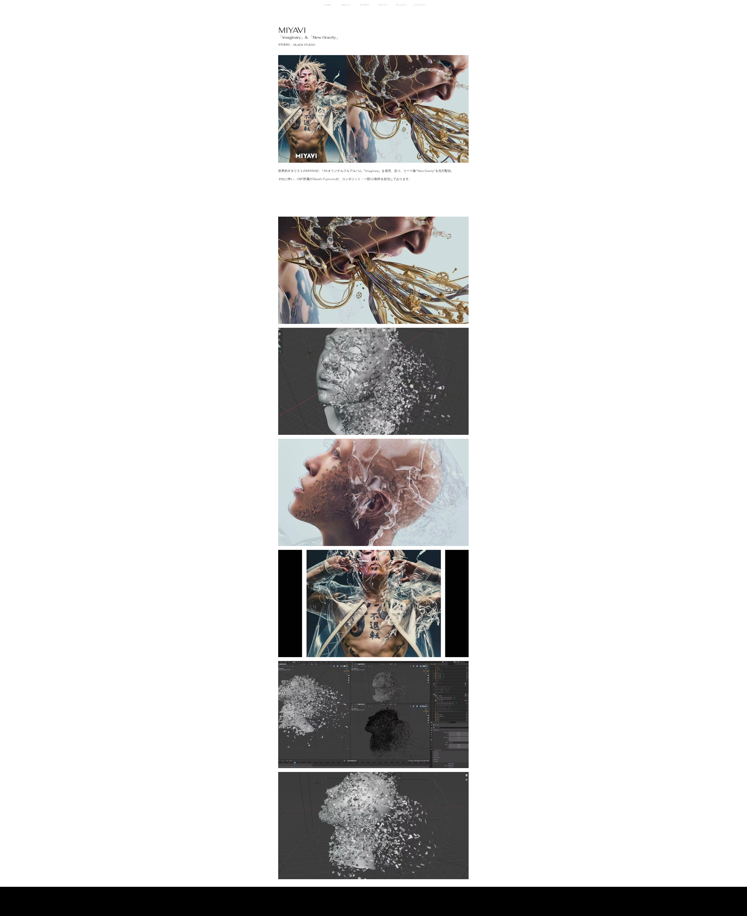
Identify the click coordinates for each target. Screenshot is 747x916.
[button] (364, 5)
